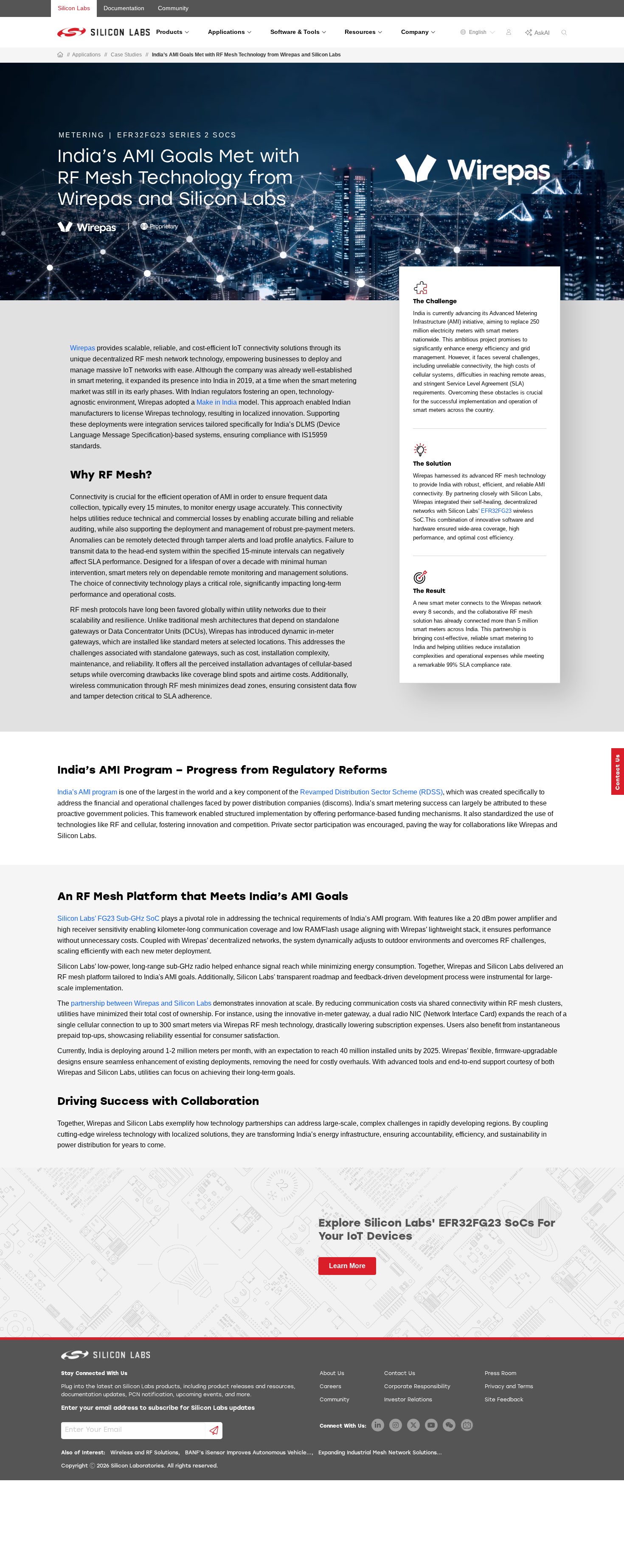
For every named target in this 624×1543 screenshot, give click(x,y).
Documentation (124, 8)
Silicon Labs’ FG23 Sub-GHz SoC (108, 918)
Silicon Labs (74, 8)
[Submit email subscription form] (214, 1430)
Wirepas (82, 348)
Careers (330, 1386)
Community (173, 8)
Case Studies (126, 55)
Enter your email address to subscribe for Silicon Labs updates (158, 1408)
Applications (86, 55)
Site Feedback (504, 1400)
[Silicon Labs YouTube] (431, 1425)
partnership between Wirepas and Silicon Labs (141, 1003)
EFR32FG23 (496, 511)
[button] (617, 771)
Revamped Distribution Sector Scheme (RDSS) (371, 792)
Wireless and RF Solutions (144, 1453)
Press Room (500, 1373)
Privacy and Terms (509, 1386)
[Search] (564, 32)
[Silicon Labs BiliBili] (467, 1425)
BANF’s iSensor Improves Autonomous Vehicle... (248, 1453)
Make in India (217, 402)
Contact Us (399, 1373)
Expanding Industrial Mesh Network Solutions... (380, 1453)
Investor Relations (408, 1400)
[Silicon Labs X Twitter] (413, 1425)
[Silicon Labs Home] (60, 55)
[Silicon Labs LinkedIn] (377, 1425)
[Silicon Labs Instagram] (395, 1425)
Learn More (347, 1265)
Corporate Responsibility (417, 1386)
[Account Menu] (509, 33)
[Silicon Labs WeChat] (449, 1425)
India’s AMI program (87, 792)
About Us (332, 1373)
